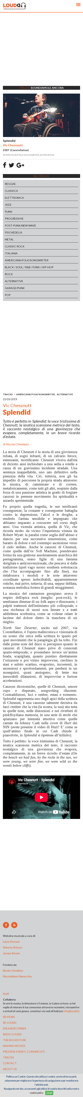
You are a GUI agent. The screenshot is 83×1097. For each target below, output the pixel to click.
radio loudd (12, 1034)
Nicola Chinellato (17, 444)
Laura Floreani (12, 941)
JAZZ (8, 204)
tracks (8, 1057)
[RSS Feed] (14, 925)
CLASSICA (11, 190)
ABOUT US (10, 1069)
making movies (14, 1045)
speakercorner (14, 1028)
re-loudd (9, 1022)
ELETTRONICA (14, 197)
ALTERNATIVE (14, 281)
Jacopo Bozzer (11, 953)
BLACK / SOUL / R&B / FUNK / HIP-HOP (29, 267)
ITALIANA (11, 253)
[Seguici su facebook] (6, 925)
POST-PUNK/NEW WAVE (20, 225)
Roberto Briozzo (12, 947)
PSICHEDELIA (13, 232)
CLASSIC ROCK (15, 246)
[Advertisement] (41, 54)
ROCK (9, 274)
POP (8, 295)
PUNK (8, 211)
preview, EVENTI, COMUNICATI (24, 1051)
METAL (9, 239)
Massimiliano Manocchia (17, 976)
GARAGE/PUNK (15, 288)
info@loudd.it (72, 1011)
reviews (9, 1016)
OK (48, 1092)
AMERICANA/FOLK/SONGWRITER (26, 260)
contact (10, 1063)
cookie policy (36, 1092)
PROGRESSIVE (14, 218)
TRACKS (8, 394)
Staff (6, 993)
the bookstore (14, 1040)
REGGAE (10, 183)
